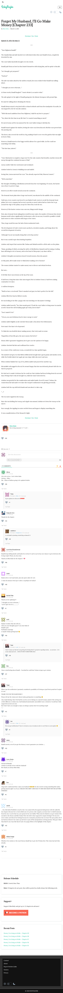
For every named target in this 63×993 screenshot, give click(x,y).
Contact (6, 960)
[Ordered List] (17, 460)
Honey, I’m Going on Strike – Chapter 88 (16, 936)
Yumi (17, 723)
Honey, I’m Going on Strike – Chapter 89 (16, 933)
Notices (6, 970)
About (6, 963)
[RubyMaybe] (7, 7)
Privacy (6, 973)
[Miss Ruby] (5, 431)
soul (17, 647)
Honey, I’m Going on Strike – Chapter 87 (16, 939)
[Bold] (8, 460)
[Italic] (10, 460)
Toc (33, 36)
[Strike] (15, 460)
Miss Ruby (6, 29)
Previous (27, 36)
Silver (17, 496)
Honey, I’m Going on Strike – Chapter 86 (16, 942)
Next (36, 36)
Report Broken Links (10, 967)
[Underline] (13, 460)
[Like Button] (2, 438)
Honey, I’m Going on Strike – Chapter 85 (16, 945)
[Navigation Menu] (60, 7)
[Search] (3, 2)
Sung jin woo (19, 532)
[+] (20, 459)
